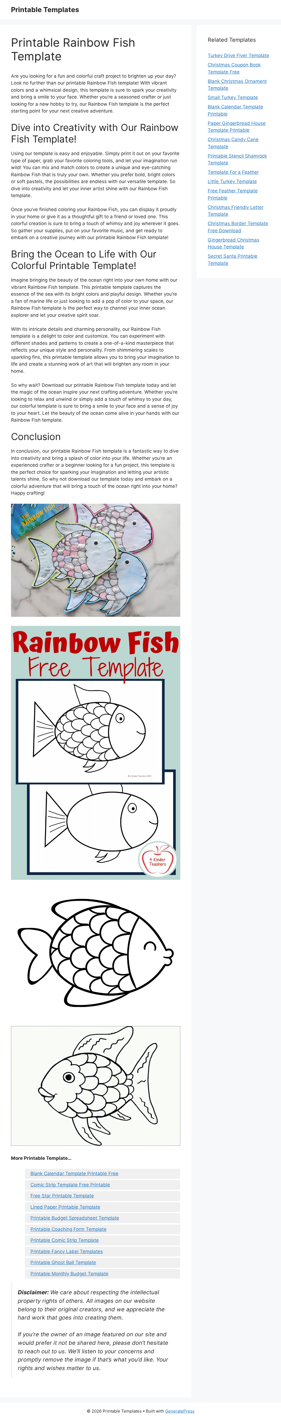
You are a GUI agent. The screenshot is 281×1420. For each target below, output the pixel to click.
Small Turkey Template (233, 97)
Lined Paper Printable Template (65, 1207)
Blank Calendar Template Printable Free (74, 1173)
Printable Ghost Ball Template (63, 1262)
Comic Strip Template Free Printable (70, 1184)
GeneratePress (180, 1411)
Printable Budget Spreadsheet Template (74, 1218)
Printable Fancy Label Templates (66, 1251)
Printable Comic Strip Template (64, 1240)
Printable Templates (45, 9)
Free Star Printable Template (62, 1195)
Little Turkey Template (232, 181)
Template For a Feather (233, 172)
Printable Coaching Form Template (68, 1229)
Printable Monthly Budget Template (69, 1273)
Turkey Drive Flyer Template (238, 55)
